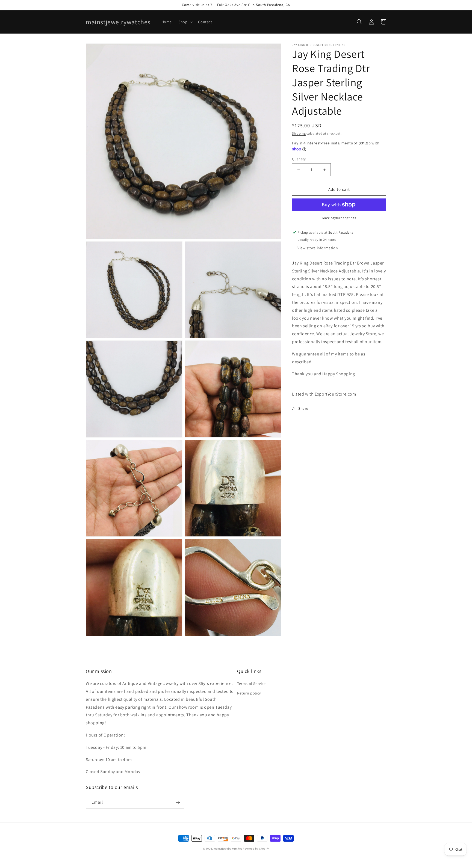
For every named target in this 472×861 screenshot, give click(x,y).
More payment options (339, 218)
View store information (317, 247)
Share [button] (303, 408)
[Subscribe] (178, 802)
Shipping (299, 133)
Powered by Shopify (256, 848)
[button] (185, 22)
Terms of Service (251, 683)
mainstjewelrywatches (228, 848)
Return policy (249, 693)
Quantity (299, 159)
